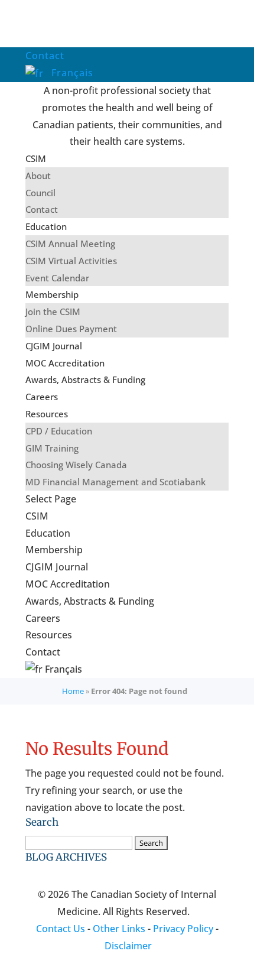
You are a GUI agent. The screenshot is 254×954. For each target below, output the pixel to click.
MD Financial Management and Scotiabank (115, 482)
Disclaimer (128, 945)
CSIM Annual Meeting (70, 243)
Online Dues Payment (71, 329)
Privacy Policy (183, 928)
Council (40, 193)
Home (73, 691)
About (38, 175)
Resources (46, 414)
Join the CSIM (52, 311)
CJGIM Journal (53, 346)
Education (46, 226)
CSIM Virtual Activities (71, 261)
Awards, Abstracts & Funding (85, 379)
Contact (44, 55)
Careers (41, 397)
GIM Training (52, 448)
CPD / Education (58, 431)
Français (70, 72)
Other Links (119, 928)
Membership (52, 294)
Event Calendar (57, 278)
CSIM (35, 158)
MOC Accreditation (65, 363)
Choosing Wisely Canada (76, 464)
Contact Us (60, 928)
